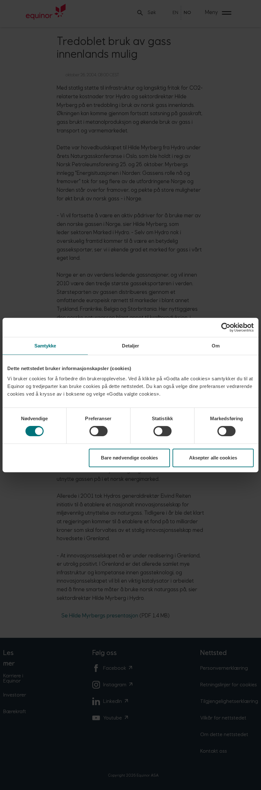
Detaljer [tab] (130, 345)
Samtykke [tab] (45, 345)
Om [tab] (216, 345)
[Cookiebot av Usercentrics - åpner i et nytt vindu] (226, 327)
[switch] (98, 431)
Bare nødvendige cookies (129, 457)
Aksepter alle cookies (213, 457)
